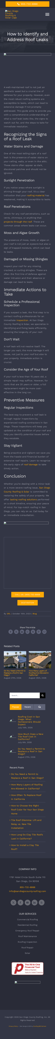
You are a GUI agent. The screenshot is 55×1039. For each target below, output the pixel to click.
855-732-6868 (27, 887)
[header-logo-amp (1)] (26, 522)
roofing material (35, 195)
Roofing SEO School (39, 1026)
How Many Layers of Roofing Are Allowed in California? (39, 659)
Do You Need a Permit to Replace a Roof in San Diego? (15, 659)
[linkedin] (34, 902)
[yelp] (42, 902)
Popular (15, 707)
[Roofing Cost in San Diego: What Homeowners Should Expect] (13, 721)
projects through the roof (18, 221)
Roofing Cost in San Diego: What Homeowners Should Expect (29, 720)
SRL (9, 614)
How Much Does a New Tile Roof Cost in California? (30, 736)
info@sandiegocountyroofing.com (27, 891)
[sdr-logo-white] (27, 982)
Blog (35, 614)
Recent (27, 707)
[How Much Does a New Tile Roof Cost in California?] (13, 737)
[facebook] (20, 902)
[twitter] (13, 902)
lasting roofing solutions (23, 499)
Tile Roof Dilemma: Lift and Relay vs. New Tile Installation (26, 824)
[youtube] (27, 902)
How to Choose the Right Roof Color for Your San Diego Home (27, 809)
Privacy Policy (13, 1026)
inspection (22, 320)
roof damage (31, 464)
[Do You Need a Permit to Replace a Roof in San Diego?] (13, 752)
